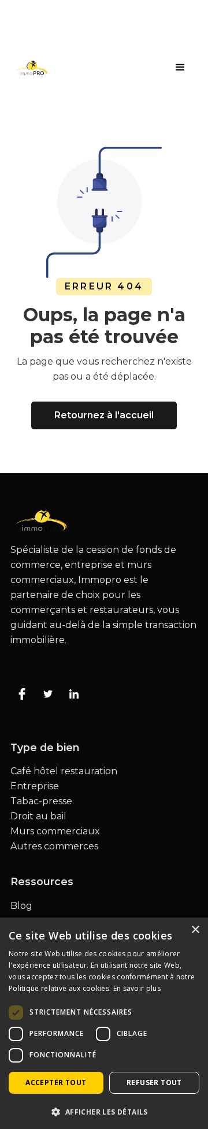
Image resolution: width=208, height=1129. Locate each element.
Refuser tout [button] (154, 1082)
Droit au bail (38, 816)
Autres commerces (54, 846)
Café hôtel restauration (63, 771)
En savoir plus (137, 988)
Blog (21, 906)
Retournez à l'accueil (104, 415)
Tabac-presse (41, 801)
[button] (180, 67)
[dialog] (104, 1023)
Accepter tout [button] (55, 1082)
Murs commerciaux (55, 831)
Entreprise (34, 786)
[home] (28, 68)
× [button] (195, 930)
